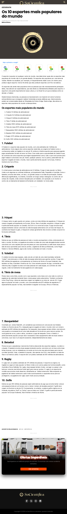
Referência (28, 429)
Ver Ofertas (34, 469)
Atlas (21, 429)
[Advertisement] (33, 199)
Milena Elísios (6, 22)
